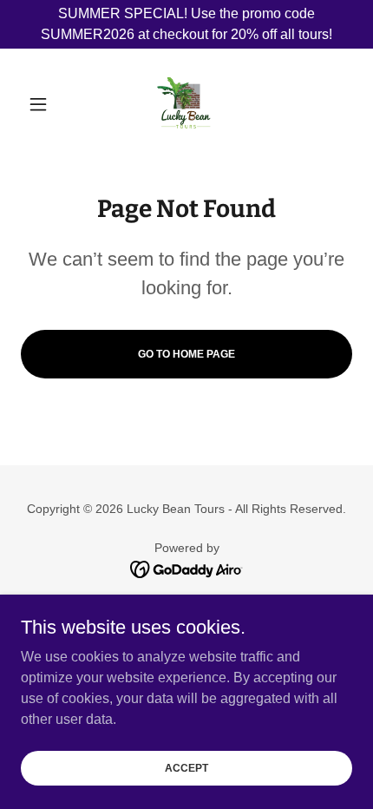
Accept (186, 767)
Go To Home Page (186, 354)
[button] (45, 104)
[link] (186, 104)
